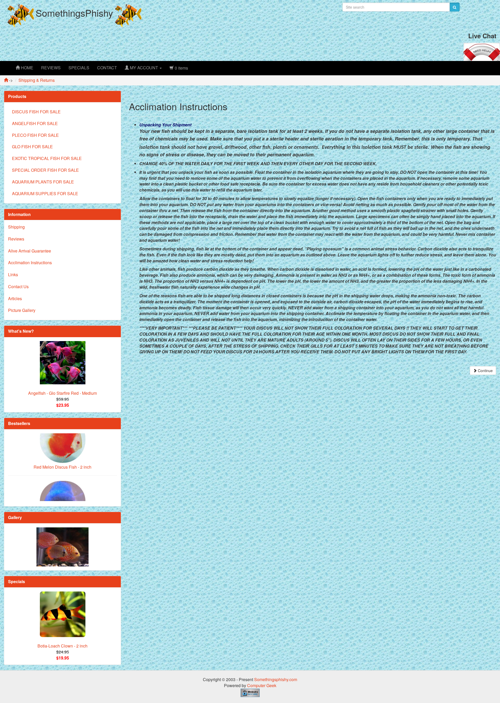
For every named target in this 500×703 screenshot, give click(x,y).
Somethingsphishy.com (275, 679)
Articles (15, 298)
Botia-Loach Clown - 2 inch (63, 646)
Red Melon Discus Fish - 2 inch (62, 447)
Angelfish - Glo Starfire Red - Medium (62, 393)
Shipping (16, 227)
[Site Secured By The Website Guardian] (250, 692)
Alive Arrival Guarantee (29, 251)
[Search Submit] (454, 7)
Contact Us (18, 286)
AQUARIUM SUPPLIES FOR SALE (45, 193)
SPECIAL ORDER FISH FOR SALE (45, 170)
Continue (485, 370)
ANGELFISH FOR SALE (35, 123)
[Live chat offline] (482, 51)
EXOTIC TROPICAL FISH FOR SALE (47, 158)
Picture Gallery (21, 310)
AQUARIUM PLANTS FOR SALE (43, 182)
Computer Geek (261, 685)
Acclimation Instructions (30, 263)
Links (13, 275)
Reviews (16, 239)
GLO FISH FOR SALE (32, 147)
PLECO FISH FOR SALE (35, 135)
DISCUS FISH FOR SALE (36, 112)
